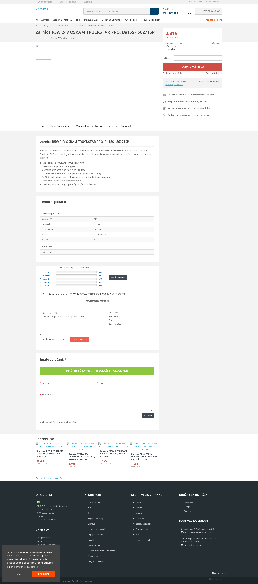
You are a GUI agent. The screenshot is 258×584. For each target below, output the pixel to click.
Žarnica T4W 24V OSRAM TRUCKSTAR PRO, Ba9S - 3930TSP (50, 454)
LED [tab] (78, 20)
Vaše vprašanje (48, 394)
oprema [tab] (111, 20)
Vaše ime (45, 383)
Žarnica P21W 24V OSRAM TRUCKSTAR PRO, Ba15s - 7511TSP (113, 454)
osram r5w (58, 478)
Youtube (187, 511)
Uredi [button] (19, 574)
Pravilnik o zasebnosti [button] (27, 566)
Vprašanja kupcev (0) (120, 126)
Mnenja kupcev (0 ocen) (89, 126)
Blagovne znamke (95, 561)
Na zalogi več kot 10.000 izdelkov (189, 108)
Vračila (139, 513)
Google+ (187, 507)
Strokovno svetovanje (189, 115)
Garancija (87, 2)
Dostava (91, 524)
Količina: (166, 58)
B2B (90, 508)
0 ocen (54, 37)
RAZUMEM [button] (43, 574)
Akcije (138, 534)
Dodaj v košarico (193, 66)
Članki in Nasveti (143, 540)
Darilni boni (140, 518)
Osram (179, 43)
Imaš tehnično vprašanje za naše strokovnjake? (97, 370)
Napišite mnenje (67, 37)
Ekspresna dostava (67, 2)
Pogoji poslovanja (95, 534)
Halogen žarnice (49, 26)
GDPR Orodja (94, 502)
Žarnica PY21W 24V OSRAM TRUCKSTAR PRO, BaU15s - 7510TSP (82, 456)
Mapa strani (93, 556)
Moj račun (140, 502)
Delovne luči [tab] (91, 20)
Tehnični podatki (59, 126)
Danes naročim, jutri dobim (188, 101)
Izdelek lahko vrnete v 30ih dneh (191, 95)
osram (50, 478)
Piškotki (91, 540)
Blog (190, 1)
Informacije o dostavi (174, 84)
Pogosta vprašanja (96, 518)
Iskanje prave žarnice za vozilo (101, 551)
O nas (90, 513)
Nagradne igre (94, 545)
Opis (41, 126)
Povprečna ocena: (97, 300)
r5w (44, 478)
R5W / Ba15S (63, 26)
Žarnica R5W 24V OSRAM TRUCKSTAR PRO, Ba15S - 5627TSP (94, 26)
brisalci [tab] (131, 20)
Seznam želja (142, 529)
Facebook (189, 502)
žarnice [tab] (42, 20)
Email (101, 383)
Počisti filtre (80, 339)
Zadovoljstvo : (115, 324)
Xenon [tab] (62, 20)
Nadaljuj (148, 416)
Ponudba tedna (213, 20)
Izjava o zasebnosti (96, 529)
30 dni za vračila (45, 2)
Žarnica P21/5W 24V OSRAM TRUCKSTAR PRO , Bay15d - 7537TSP (144, 456)
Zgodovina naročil (143, 524)
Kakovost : (114, 316)
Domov (38, 26)
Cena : (112, 320)
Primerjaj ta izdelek (214, 73)
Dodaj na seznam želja (172, 73)
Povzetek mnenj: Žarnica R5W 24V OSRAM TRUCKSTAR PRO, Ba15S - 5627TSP (84, 293)
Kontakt (139, 508)
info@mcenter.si (85, 581)
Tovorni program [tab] (151, 20)
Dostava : (113, 312)
